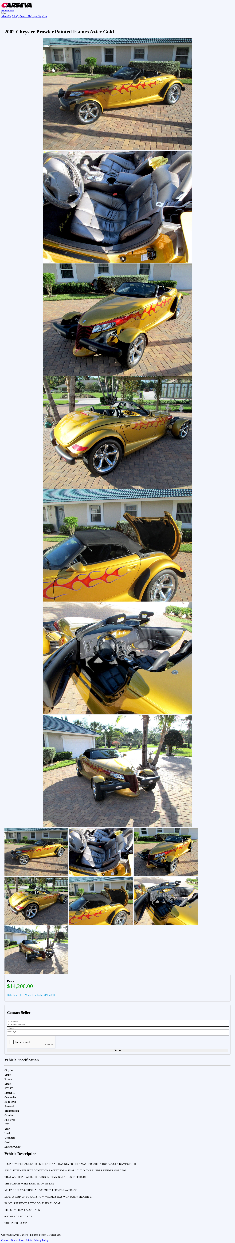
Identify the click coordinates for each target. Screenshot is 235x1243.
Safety (29, 1240)
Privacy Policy (41, 1240)
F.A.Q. (15, 16)
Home (4, 10)
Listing (11, 10)
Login (34, 16)
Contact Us (25, 16)
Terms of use (17, 1240)
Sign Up (42, 16)
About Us (6, 16)
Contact (5, 1240)
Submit (117, 1050)
